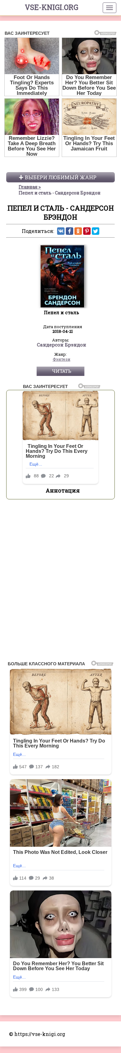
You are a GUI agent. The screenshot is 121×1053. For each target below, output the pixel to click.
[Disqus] (60, 581)
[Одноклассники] (78, 231)
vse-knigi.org (51, 7)
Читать (61, 371)
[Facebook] (69, 231)
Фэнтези (61, 359)
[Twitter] (95, 231)
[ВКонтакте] (61, 231)
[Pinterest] (87, 231)
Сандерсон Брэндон (61, 344)
